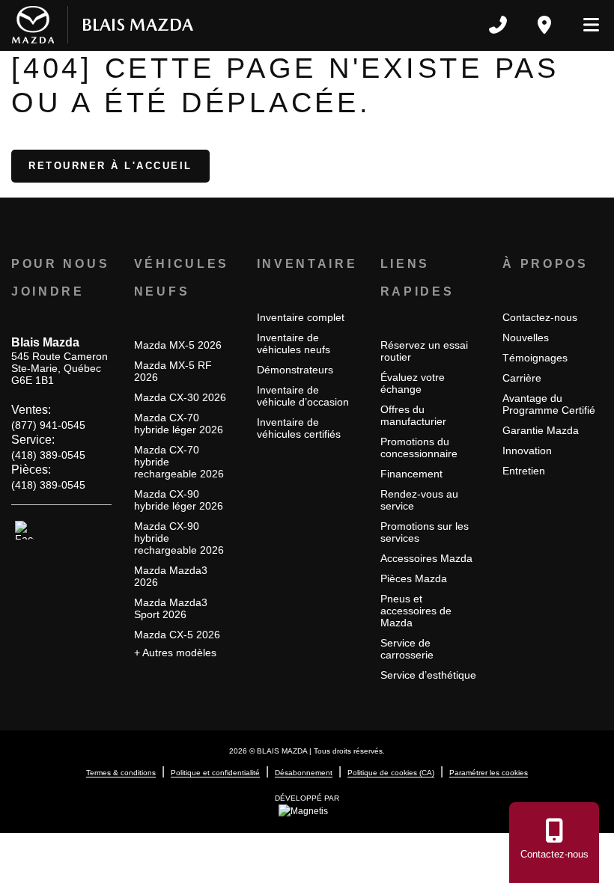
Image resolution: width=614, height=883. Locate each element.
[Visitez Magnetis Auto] (307, 810)
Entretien (523, 471)
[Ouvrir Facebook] (24, 530)
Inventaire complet (300, 317)
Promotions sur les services (424, 532)
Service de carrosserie (407, 649)
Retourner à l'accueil (110, 165)
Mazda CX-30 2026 (180, 397)
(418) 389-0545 (48, 455)
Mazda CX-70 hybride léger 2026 (178, 424)
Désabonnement (303, 773)
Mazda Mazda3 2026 (170, 576)
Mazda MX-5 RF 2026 (173, 371)
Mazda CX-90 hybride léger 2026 (178, 500)
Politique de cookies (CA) (390, 773)
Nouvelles (525, 337)
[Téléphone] (498, 25)
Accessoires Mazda (426, 558)
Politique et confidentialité (215, 773)
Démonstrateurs (295, 370)
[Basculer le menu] (585, 25)
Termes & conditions (121, 773)
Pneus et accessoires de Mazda (416, 611)
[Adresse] (544, 25)
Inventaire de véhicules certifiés (299, 428)
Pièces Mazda (413, 578)
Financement (411, 474)
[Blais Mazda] (103, 24)
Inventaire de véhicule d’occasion (303, 396)
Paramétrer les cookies (488, 773)
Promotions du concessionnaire (419, 447)
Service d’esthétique (428, 675)
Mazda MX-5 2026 (178, 345)
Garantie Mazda (540, 430)
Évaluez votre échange (412, 383)
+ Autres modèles (175, 653)
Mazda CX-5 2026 (177, 635)
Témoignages (535, 358)
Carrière (521, 378)
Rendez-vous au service (419, 500)
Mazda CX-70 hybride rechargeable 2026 (179, 462)
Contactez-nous (539, 317)
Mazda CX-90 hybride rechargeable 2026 (179, 538)
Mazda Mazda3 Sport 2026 (170, 608)
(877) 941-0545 (48, 425)
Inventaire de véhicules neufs (293, 343)
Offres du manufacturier (413, 415)
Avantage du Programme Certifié (548, 404)
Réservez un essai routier (424, 351)
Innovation (527, 450)
